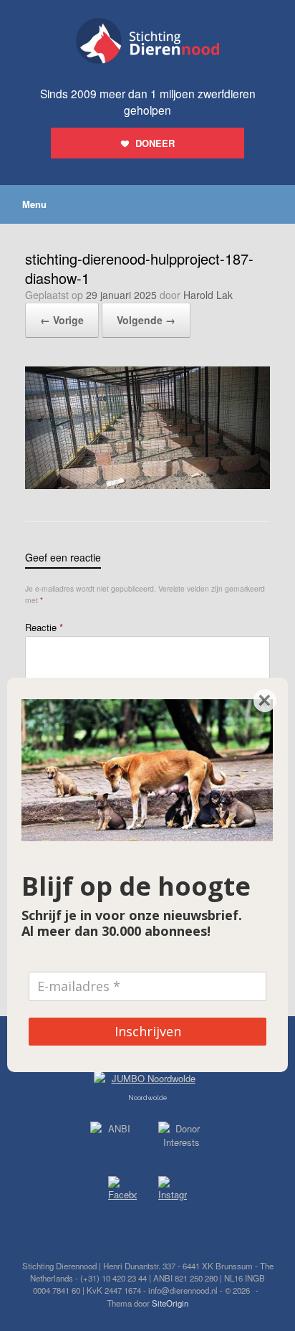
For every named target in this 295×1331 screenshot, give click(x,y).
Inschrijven (148, 1031)
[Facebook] (122, 1191)
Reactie (44, 627)
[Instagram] (172, 1191)
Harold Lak (208, 295)
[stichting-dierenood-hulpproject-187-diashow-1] (147, 485)
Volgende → (146, 320)
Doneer (155, 143)
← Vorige (62, 320)
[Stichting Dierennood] (147, 41)
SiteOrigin (170, 1303)
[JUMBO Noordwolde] (147, 1082)
